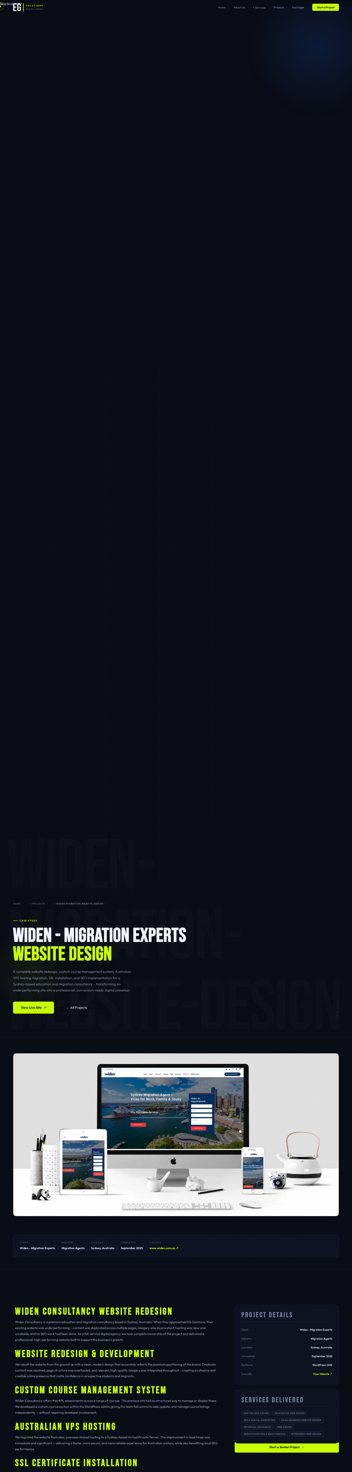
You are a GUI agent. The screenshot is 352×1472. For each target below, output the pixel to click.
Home (222, 7)
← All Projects (76, 1007)
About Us (239, 7)
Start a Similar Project (287, 1447)
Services (260, 7)
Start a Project (325, 7)
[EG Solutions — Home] (28, 7)
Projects (279, 7)
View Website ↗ (322, 1374)
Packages (298, 7)
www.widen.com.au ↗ (164, 1248)
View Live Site (33, 1007)
